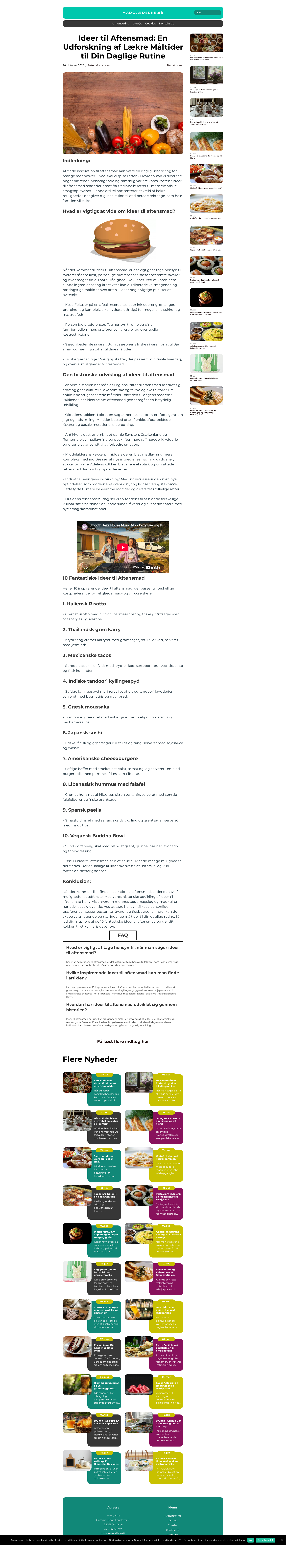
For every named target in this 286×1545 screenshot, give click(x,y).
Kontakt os (166, 23)
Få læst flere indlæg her (123, 1041)
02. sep (166, 1225)
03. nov (104, 1301)
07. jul (104, 1074)
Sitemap (172, 1534)
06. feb (104, 1414)
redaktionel (175, 65)
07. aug (104, 1339)
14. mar (166, 1376)
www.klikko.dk (116, 1533)
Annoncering (120, 23)
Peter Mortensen (99, 65)
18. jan (166, 1414)
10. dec (166, 1112)
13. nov (104, 1150)
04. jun (166, 1339)
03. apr (166, 1074)
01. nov (104, 1187)
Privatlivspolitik (265, 1540)
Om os (137, 23)
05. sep (104, 1225)
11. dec (104, 1112)
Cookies (150, 23)
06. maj (104, 1376)
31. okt (166, 1187)
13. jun (104, 1263)
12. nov (166, 1263)
